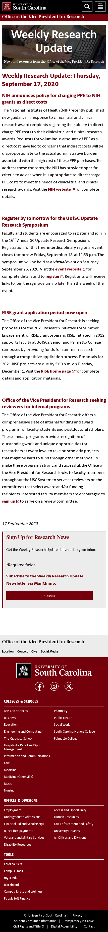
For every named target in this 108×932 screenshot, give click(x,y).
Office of (43, 16)
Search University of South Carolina (87, 6)
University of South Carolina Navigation (100, 6)
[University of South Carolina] (54, 671)
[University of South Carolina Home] (23, 5)
